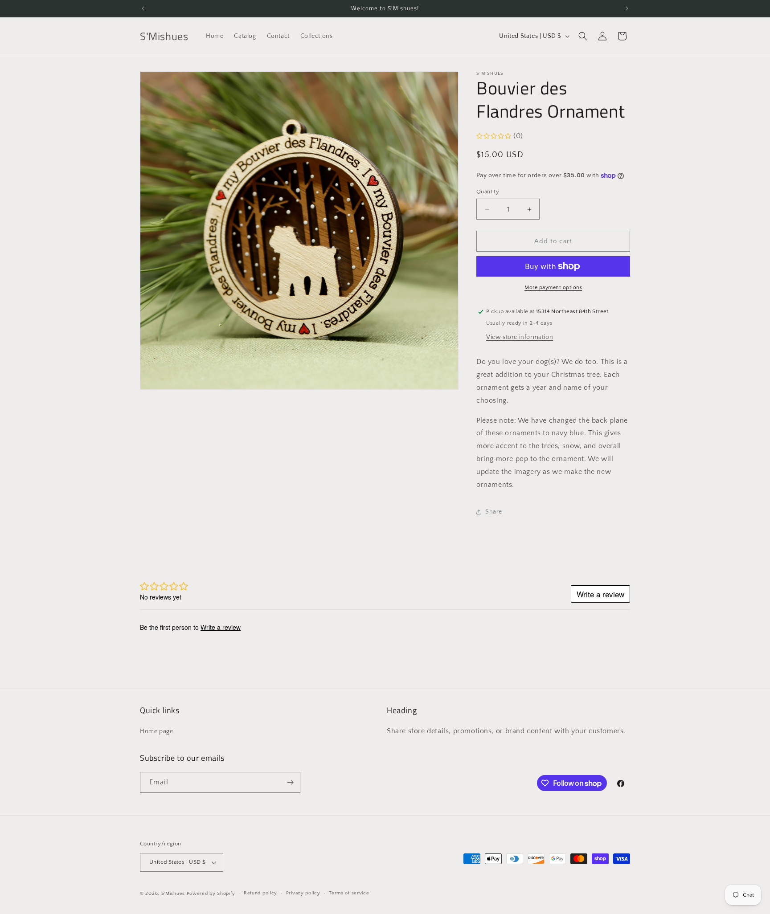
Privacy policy (303, 893)
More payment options (553, 287)
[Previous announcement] (143, 8)
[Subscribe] (290, 782)
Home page (156, 731)
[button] (583, 36)
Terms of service (349, 893)
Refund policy (260, 893)
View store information (519, 337)
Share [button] (493, 511)
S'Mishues (173, 893)
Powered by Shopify (211, 893)
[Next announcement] (627, 8)
